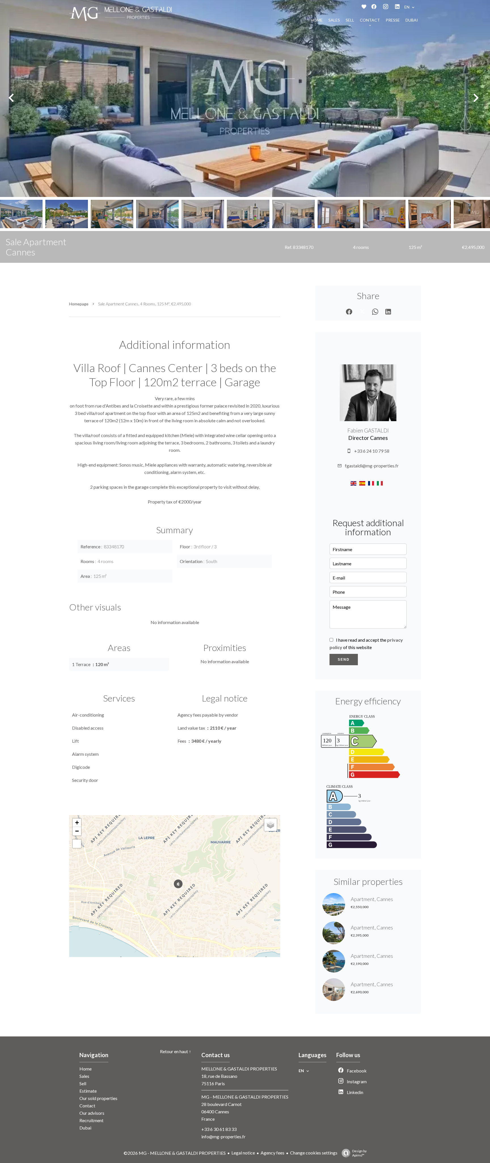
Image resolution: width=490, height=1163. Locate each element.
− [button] (77, 831)
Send (344, 660)
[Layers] (270, 824)
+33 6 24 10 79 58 (371, 451)
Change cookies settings (313, 1152)
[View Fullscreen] (77, 843)
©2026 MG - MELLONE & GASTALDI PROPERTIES (175, 1153)
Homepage (78, 303)
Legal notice (243, 1152)
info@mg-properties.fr (223, 1136)
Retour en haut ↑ (175, 1051)
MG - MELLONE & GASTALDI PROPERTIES (244, 1096)
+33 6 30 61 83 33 (218, 1129)
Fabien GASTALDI (368, 430)
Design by (359, 1153)
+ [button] (77, 822)
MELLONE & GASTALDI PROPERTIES (239, 1068)
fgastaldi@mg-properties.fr (372, 465)
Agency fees (272, 1152)
